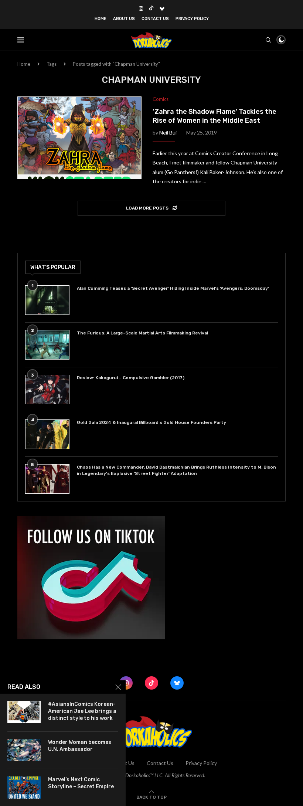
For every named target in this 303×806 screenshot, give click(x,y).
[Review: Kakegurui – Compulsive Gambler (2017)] (47, 389)
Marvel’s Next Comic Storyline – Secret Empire (81, 783)
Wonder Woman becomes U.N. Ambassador (79, 745)
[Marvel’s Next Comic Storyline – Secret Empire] (24, 787)
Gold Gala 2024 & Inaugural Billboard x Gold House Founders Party (151, 422)
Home (100, 18)
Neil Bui (168, 132)
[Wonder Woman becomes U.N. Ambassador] (24, 750)
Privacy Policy (192, 18)
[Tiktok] (151, 8)
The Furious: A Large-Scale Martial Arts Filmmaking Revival (143, 333)
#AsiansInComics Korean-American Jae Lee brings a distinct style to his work (82, 711)
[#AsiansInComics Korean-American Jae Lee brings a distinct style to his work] (24, 712)
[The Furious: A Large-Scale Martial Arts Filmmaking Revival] (47, 345)
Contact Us (155, 18)
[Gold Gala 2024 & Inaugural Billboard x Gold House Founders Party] (47, 434)
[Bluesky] (162, 8)
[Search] (268, 40)
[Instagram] (141, 8)
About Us (124, 18)
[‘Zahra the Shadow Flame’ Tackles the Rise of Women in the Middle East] (79, 137)
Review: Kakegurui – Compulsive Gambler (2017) (130, 377)
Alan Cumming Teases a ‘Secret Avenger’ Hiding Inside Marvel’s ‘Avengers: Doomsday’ (173, 288)
